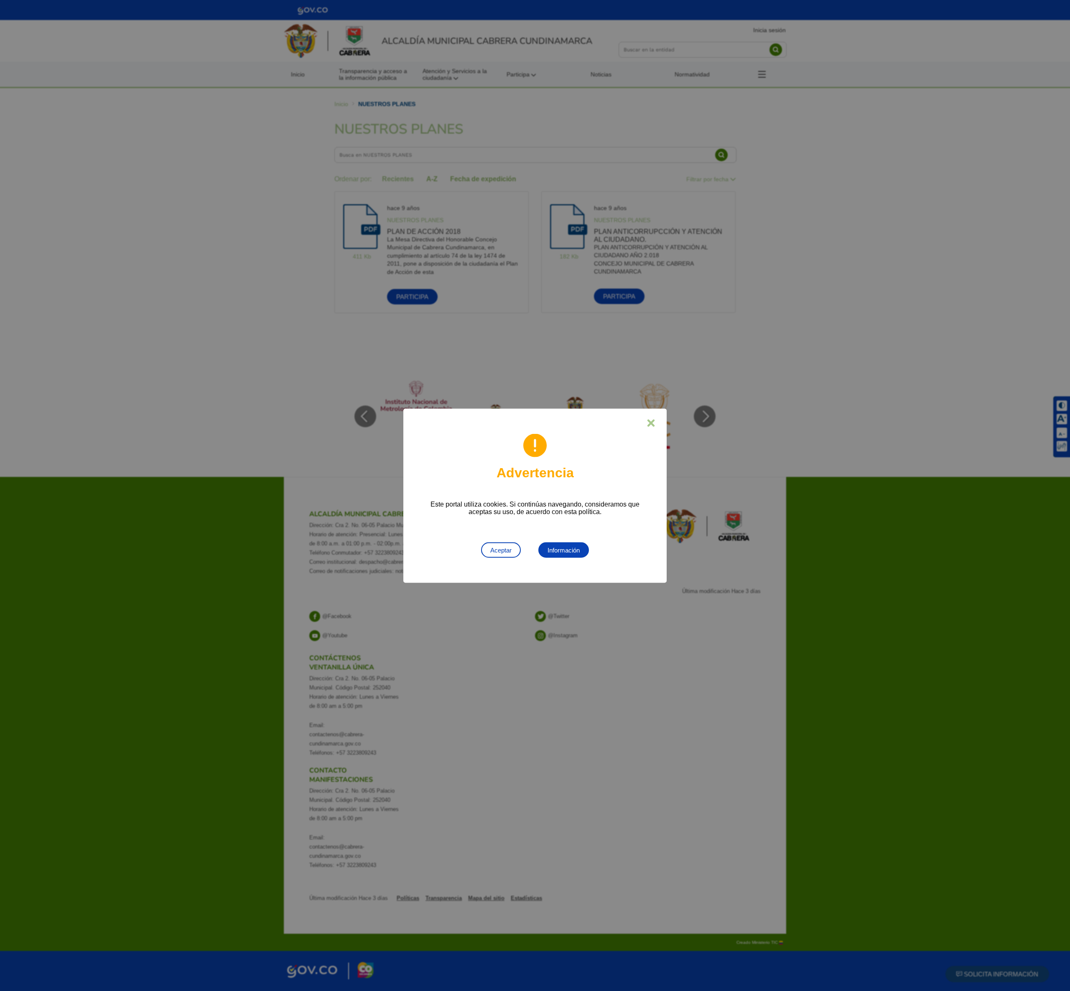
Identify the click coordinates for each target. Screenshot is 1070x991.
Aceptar (501, 549)
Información (564, 549)
